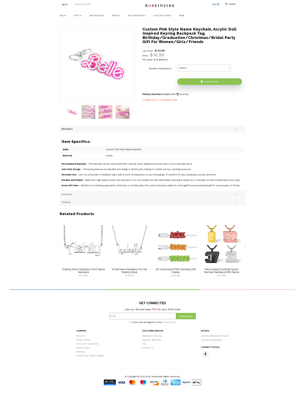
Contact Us (147, 348)
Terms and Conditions (87, 344)
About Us (80, 336)
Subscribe (186, 316)
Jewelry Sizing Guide (211, 340)
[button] (132, 111)
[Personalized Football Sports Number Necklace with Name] (221, 246)
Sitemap (80, 352)
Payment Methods (151, 340)
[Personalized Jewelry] (159, 6)
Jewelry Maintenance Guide (215, 336)
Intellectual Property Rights (90, 356)
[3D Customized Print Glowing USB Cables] (175, 246)
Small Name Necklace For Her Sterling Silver (129, 271)
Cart (215, 4)
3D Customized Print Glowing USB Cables (176, 271)
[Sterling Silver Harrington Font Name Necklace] (83, 246)
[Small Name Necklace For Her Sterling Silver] (129, 246)
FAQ (144, 344)
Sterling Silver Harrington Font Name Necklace (83, 271)
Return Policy (83, 348)
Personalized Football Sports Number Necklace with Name (221, 271)
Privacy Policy (169, 322)
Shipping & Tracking (151, 336)
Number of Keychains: (161, 68)
